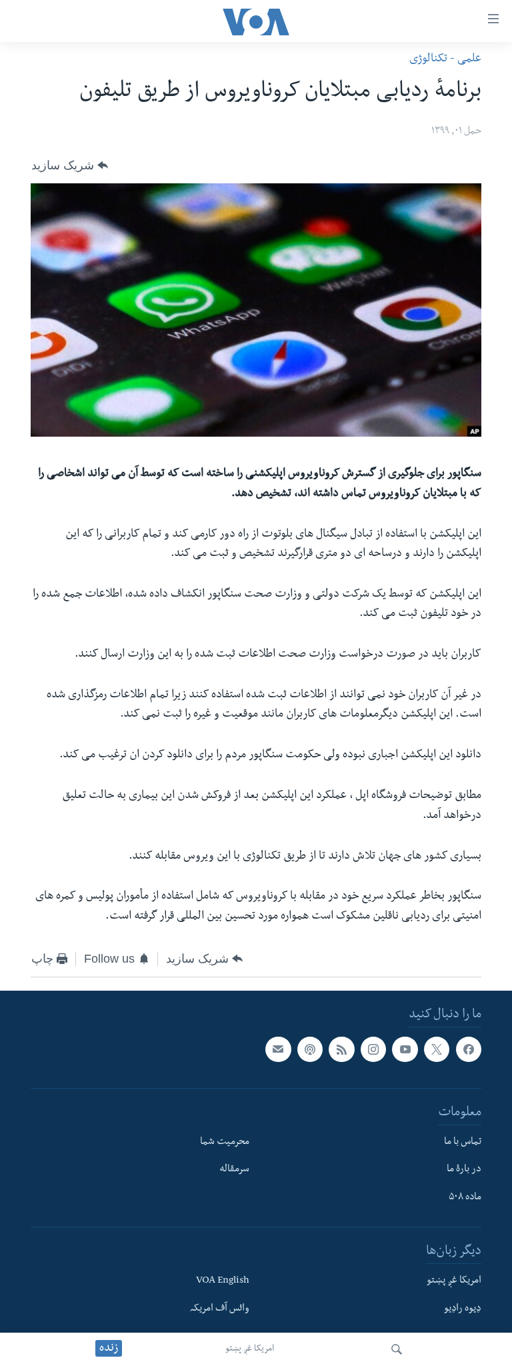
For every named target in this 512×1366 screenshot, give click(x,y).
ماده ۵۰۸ (465, 1199)
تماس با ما (462, 1143)
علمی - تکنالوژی (445, 60)
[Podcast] (310, 1050)
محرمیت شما (224, 1143)
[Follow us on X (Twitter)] (436, 1050)
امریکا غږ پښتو (249, 1349)
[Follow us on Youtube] (404, 1050)
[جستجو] (397, 1349)
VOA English (222, 1281)
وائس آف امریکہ (219, 1309)
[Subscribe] (278, 1050)
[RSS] (341, 1050)
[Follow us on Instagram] (373, 1050)
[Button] (69, 165)
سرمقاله (234, 1171)
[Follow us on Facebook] (468, 1050)
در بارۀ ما (464, 1171)
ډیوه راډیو (462, 1309)
